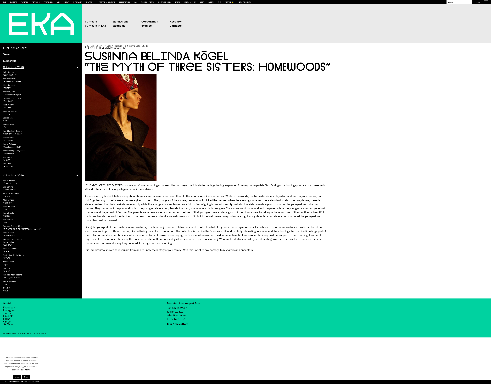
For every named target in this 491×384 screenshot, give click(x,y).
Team (6, 54)
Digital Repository (244, 2)
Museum (211, 2)
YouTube (8, 324)
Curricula (91, 21)
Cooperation (149, 21)
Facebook (9, 307)
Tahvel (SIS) (48, 2)
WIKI (58, 2)
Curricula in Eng (95, 25)
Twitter (7, 313)
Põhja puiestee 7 (177, 308)
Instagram (9, 310)
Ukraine (228, 2)
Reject (26, 377)
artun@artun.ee (176, 315)
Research (176, 21)
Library (66, 2)
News (4, 2)
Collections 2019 (13, 175)
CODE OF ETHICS (124, 2)
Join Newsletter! (177, 323)
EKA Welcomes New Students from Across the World (20, 381)
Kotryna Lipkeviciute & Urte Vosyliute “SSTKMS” (12, 242)
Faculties (24, 2)
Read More (25, 370)
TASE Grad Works (147, 2)
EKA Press (89, 2)
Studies (146, 25)
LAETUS (177, 2)
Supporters (9, 61)
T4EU (219, 2)
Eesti (478, 2)
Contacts (176, 25)
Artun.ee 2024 (9, 333)
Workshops (36, 2)
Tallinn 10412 (175, 311)
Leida (202, 2)
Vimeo (7, 321)
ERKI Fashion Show (164, 2)
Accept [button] (17, 377)
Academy (119, 25)
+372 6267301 (176, 319)
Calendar (13, 2)
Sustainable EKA (190, 2)
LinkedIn (8, 316)
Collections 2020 (13, 67)
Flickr (6, 318)
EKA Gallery (77, 2)
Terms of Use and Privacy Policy (32, 333)
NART (135, 2)
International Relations (106, 2)
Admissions (121, 21)
